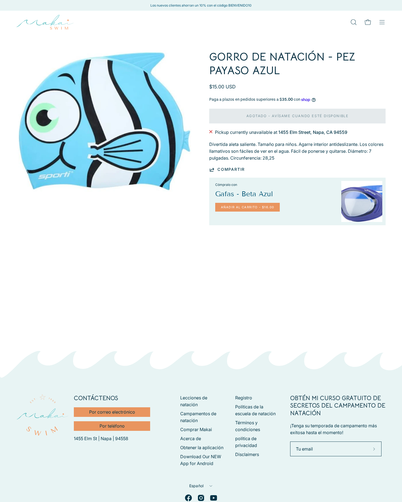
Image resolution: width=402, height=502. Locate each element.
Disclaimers (247, 454)
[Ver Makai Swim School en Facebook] (188, 498)
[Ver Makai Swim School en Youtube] (213, 498)
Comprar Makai (196, 429)
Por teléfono (112, 426)
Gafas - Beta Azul (244, 194)
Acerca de (190, 438)
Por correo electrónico (112, 412)
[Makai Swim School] (45, 22)
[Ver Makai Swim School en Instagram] (201, 498)
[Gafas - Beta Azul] (361, 201)
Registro (243, 397)
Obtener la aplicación (201, 447)
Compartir (231, 169)
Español (196, 485)
